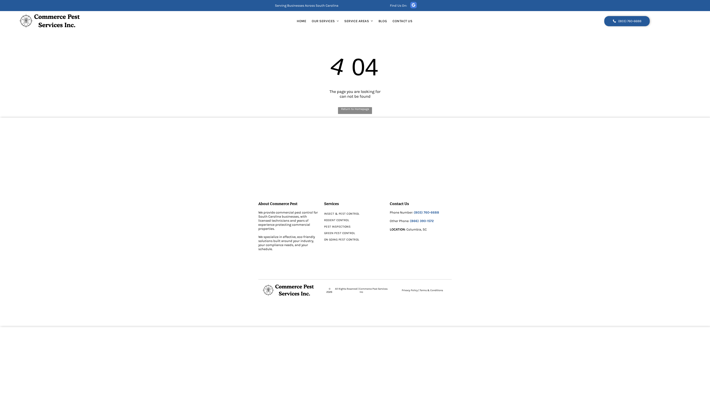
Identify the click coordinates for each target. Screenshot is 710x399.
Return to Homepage (355, 109)
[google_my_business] (413, 5)
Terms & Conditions (431, 290)
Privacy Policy (410, 290)
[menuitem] (301, 21)
